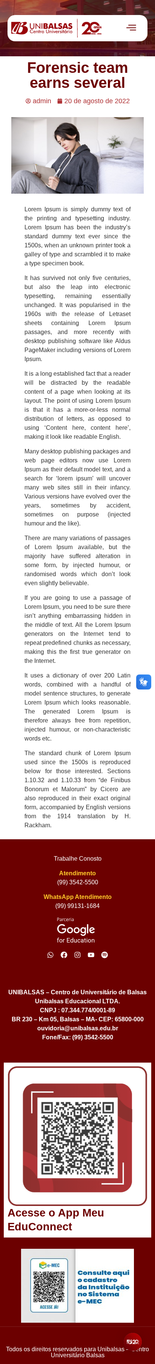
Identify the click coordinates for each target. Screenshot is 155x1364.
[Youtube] (91, 955)
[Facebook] (64, 955)
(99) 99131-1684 (77, 906)
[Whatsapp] (50, 955)
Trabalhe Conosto (78, 858)
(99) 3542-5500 (77, 882)
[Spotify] (104, 955)
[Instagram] (77, 955)
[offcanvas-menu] (131, 28)
